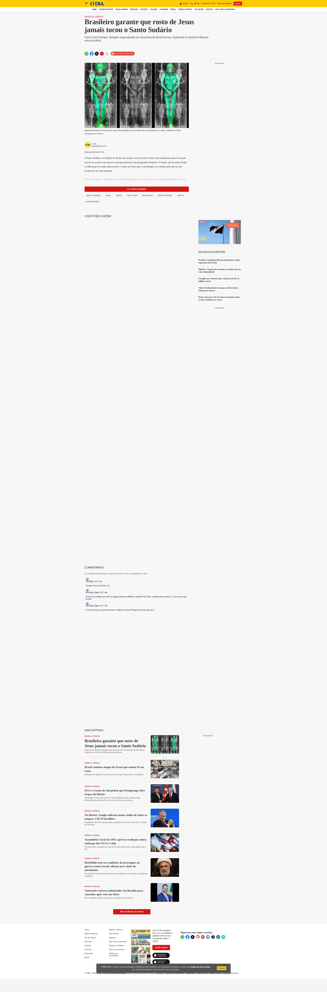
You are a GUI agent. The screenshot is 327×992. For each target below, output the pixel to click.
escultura (132, 195)
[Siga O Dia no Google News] (122, 53)
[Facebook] (187, 937)
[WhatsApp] (182, 937)
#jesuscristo (92, 202)
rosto (119, 195)
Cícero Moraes (165, 195)
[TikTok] (213, 937)
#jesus (180, 195)
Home (94, 9)
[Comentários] (107, 54)
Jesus (108, 195)
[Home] (97, 5)
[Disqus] (137, 609)
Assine (238, 3)
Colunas (153, 9)
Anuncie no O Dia (208, 3)
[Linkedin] (218, 937)
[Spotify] (223, 937)
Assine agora (161, 947)
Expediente (190, 973)
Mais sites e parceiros (118, 941)
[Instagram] (198, 937)
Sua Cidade (198, 9)
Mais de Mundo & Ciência (132, 912)
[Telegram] (208, 937)
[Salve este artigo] (102, 54)
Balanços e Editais (116, 945)
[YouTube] (203, 937)
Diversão (134, 9)
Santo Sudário (93, 195)
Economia (164, 9)
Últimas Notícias (106, 9)
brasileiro (147, 195)
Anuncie (160, 973)
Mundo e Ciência (185, 9)
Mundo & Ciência (94, 17)
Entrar (185, 3)
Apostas (209, 9)
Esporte (144, 9)
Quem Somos (215, 973)
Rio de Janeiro (121, 9)
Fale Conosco (202, 973)
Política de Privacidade (114, 954)
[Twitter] (193, 937)
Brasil (173, 9)
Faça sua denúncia (224, 3)
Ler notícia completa (136, 189)
